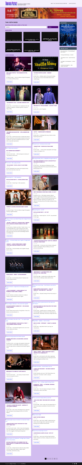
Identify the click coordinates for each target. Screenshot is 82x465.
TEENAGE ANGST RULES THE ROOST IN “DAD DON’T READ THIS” (16, 424)
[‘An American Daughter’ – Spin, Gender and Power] (18, 123)
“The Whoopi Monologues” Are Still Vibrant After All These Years (45, 241)
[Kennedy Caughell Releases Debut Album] (18, 197)
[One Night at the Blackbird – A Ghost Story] (45, 95)
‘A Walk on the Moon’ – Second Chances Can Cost (44, 369)
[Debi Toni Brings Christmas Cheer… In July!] (45, 182)
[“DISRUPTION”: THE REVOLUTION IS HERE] (45, 144)
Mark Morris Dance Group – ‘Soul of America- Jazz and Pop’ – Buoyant (43, 289)
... (52, 458)
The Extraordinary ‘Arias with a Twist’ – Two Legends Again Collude (17, 324)
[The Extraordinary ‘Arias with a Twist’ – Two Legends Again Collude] (18, 320)
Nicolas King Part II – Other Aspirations (17, 179)
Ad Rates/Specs (72, 3)
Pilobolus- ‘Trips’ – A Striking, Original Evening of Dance (44, 385)
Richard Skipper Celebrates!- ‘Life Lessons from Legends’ (17, 306)
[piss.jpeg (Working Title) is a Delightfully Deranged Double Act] (45, 158)
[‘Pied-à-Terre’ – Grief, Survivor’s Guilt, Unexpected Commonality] (45, 342)
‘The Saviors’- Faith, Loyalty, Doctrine (16, 165)
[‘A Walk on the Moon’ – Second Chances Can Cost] (45, 366)
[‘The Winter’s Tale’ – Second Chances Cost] (18, 93)
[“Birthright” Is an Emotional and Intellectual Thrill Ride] (45, 262)
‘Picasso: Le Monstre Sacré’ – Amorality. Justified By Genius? (17, 406)
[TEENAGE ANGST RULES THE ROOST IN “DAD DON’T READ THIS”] (18, 420)
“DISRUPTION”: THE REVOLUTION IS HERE (43, 146)
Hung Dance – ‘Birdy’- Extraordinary (16, 274)
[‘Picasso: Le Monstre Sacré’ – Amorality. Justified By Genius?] (18, 393)
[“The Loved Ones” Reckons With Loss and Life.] (45, 397)
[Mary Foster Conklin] (45, 415)
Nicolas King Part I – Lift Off (41, 212)
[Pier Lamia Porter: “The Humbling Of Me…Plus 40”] (18, 64)
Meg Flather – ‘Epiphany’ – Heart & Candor (45, 323)
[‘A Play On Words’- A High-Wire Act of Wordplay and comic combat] (18, 287)
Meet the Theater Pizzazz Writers (59, 3)
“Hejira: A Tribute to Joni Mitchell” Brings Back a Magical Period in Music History (17, 223)
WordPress (23, 463)
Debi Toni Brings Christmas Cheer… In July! (45, 192)
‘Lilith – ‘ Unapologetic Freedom (42, 132)
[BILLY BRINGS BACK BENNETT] (18, 148)
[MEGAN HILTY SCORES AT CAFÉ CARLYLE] (18, 362)
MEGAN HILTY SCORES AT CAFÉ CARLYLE (16, 371)
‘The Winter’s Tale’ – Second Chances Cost (17, 102)
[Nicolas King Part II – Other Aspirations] (17, 177)
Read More (9, 81)
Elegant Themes (13, 463)
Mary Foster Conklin (39, 417)
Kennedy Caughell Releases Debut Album (17, 206)
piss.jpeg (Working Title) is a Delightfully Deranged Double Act (45, 161)
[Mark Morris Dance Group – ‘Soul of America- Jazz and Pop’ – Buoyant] (45, 286)
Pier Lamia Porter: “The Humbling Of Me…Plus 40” (17, 73)
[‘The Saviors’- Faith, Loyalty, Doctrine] (18, 163)
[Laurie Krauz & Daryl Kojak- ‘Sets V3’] (45, 430)
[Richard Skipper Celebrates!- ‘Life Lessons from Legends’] (18, 303)
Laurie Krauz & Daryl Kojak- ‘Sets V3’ (43, 433)
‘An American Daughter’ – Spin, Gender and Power (17, 133)
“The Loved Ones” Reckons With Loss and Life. (44, 400)
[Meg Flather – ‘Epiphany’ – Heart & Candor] (45, 321)
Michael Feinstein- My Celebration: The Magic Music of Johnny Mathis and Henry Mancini (17, 443)
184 (54, 458)
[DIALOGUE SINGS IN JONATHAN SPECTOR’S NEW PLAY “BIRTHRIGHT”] (45, 303)
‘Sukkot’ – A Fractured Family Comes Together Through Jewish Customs (16, 244)
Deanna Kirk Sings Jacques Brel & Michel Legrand (17, 339)
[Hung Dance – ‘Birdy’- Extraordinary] (18, 265)
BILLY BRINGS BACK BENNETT (13, 150)
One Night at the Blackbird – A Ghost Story (45, 105)
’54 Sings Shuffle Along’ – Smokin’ (42, 73)
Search (49, 27)
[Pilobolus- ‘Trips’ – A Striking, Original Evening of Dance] (45, 382)
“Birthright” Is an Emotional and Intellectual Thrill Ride (43, 272)
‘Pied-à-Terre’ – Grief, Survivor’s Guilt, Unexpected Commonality (44, 352)
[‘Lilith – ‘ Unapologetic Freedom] (45, 123)
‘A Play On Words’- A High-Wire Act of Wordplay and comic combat (16, 291)
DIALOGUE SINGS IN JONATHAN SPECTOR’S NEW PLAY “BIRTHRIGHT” (45, 306)
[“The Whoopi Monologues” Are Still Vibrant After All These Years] (45, 231)
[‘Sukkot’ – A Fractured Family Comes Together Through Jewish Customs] (18, 241)
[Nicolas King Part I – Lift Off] (45, 210)
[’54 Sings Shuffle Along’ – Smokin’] (45, 64)
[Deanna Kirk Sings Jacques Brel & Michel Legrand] (18, 336)
